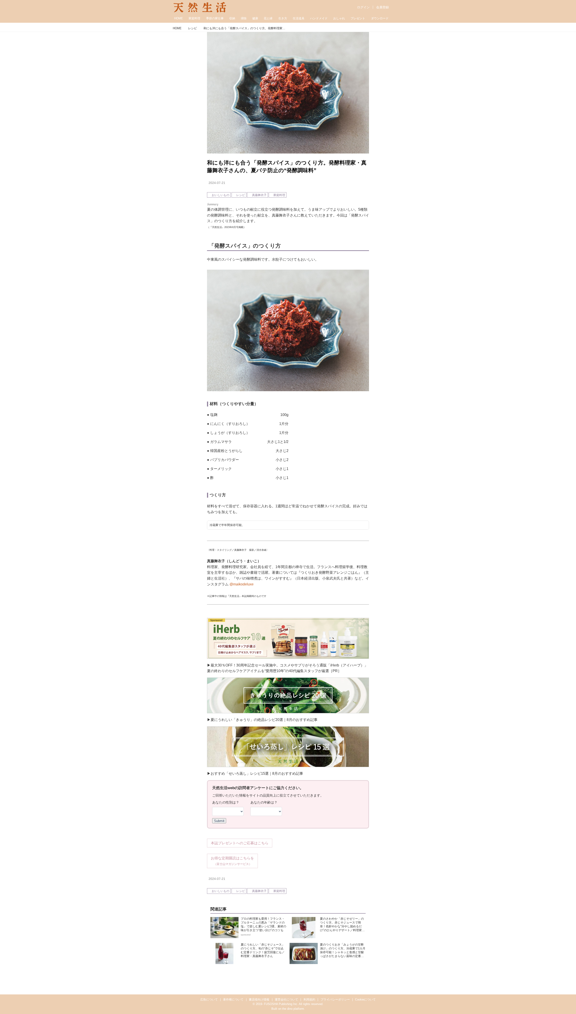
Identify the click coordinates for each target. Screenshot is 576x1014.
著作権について (233, 999)
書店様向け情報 (259, 999)
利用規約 (309, 999)
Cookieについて (365, 999)
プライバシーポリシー (335, 999)
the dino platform (293, 1008)
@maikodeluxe (242, 584)
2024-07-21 (217, 183)
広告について (209, 999)
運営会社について (286, 999)
